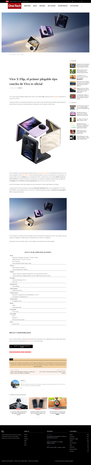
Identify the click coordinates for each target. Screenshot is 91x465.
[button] (82, 6)
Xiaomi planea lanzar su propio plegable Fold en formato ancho (82, 132)
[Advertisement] (38, 66)
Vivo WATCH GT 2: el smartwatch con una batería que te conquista (82, 77)
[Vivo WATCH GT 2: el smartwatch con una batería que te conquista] (57, 403)
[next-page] (39, 417)
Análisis (57, 409)
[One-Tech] (12, 432)
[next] (50, 1)
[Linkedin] (21, 387)
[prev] (48, 1)
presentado (55, 96)
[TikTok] (75, 1)
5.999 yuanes (31, 341)
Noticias (18, 409)
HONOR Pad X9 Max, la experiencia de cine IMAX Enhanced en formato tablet (82, 114)
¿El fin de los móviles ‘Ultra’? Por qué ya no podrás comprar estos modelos (38, 413)
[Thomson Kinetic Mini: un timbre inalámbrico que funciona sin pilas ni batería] (73, 71)
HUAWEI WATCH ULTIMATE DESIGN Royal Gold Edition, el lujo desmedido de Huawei (83, 65)
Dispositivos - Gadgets (15, 54)
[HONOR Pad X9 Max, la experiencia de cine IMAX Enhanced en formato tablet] (73, 114)
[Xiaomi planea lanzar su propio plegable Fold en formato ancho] (73, 132)
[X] (77, 1)
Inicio (10, 54)
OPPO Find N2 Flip (26, 175)
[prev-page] (37, 417)
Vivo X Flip (28, 352)
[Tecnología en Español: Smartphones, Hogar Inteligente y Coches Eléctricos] (14, 6)
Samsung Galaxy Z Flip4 (43, 173)
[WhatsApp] (79, 1)
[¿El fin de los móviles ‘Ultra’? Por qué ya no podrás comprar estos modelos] (38, 403)
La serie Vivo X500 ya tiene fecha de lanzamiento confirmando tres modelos (18, 413)
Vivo (23, 352)
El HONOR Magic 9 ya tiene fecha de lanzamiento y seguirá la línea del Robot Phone (83, 137)
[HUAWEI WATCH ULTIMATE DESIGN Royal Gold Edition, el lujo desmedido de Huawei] (73, 65)
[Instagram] (71, 1)
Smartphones (22, 54)
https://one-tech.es (23, 382)
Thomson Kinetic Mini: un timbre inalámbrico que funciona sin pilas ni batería (82, 71)
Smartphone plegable (15, 352)
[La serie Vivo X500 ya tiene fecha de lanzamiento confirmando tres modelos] (18, 403)
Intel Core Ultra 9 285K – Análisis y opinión (17, 1)
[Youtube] (82, 1)
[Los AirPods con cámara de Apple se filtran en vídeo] (73, 120)
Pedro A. (20, 88)
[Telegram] (73, 1)
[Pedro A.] (15, 384)
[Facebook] (68, 1)
